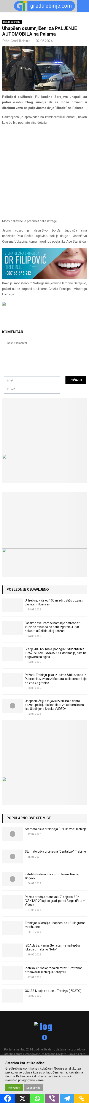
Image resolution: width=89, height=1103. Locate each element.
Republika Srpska (12, 22)
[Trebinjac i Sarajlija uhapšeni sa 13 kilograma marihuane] (12, 928)
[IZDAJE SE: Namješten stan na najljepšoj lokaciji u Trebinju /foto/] (12, 950)
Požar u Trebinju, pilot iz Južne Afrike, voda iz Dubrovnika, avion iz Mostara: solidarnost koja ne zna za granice (56, 678)
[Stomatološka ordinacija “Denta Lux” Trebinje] (12, 856)
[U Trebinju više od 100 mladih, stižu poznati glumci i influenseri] (12, 605)
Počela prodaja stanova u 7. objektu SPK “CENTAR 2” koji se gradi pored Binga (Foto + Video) (55, 900)
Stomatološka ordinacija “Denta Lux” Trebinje (55, 851)
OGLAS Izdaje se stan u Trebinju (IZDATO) (53, 991)
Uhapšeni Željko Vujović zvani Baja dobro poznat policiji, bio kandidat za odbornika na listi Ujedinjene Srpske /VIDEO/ (54, 704)
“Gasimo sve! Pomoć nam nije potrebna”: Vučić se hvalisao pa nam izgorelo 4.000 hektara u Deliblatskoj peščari (52, 627)
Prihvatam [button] (14, 1087)
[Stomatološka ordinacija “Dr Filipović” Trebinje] (12, 834)
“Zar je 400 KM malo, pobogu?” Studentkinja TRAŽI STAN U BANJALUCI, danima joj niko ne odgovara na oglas (56, 653)
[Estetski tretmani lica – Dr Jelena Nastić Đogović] (12, 879)
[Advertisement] (44, 174)
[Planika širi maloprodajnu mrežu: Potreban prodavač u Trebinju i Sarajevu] (12, 973)
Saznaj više (33, 1087)
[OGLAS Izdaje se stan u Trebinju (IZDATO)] (12, 996)
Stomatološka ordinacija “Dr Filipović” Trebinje (56, 829)
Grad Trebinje (20, 41)
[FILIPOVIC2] (44, 278)
